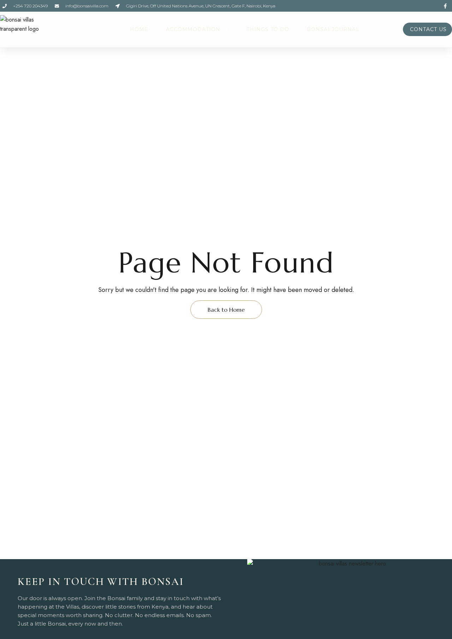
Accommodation (193, 29)
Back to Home (226, 309)
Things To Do (267, 29)
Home (139, 29)
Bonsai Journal (333, 29)
